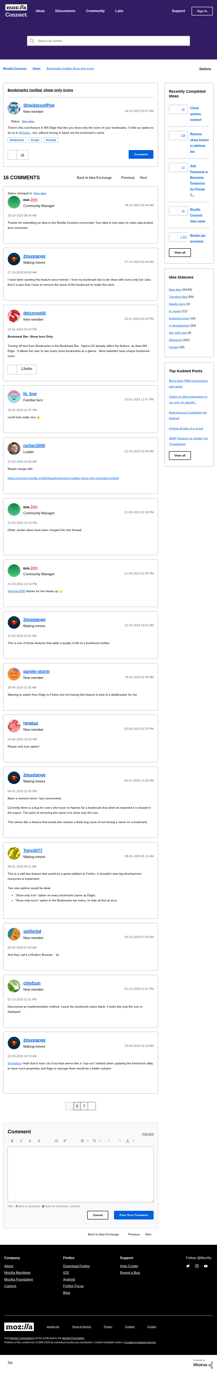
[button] (13, 155)
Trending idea (179, 297)
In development (180, 325)
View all (180, 253)
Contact (158, 1332)
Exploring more (179, 318)
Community (96, 11)
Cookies (134, 1332)
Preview (148, 1139)
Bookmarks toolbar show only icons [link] (71, 68)
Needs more (177, 304)
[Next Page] (91, 1111)
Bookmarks (17, 140)
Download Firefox (76, 1271)
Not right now (178, 333)
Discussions (66, 11)
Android (68, 1285)
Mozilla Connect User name (198, 215)
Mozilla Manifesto (18, 1278)
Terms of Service (84, 1332)
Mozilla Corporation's (23, 1343)
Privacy (112, 1332)
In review (175, 311)
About (9, 1271)
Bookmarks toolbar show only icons (37, 90)
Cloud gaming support (196, 113)
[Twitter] (188, 1271)
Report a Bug (129, 1278)
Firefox (41, 133)
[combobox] (108, 41)
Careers (10, 1291)
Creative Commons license (153, 1347)
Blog (65, 1298)
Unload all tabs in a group (187, 428)
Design (36, 140)
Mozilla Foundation (19, 1285)
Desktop (53, 140)
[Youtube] (206, 1271)
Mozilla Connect (16, 11)
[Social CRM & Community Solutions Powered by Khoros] (203, 1369)
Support (178, 11)
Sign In (202, 11)
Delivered (176, 340)
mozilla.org (54, 1332)
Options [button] (205, 68)
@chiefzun (15, 1068)
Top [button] (11, 1367)
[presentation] (12, 1146)
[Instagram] (197, 1271)
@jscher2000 (17, 591)
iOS (65, 1278)
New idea (29, 121)
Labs (120, 11)
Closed (174, 347)
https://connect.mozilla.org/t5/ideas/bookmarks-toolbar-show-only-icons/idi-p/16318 (68, 478)
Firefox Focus (73, 1291)
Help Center (128, 1271)
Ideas (40, 11)
